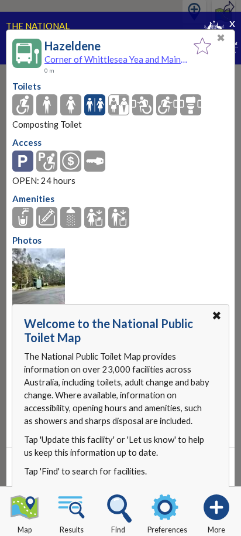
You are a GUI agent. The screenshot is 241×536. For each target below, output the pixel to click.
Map (25, 529)
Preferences (167, 529)
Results (72, 529)
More (216, 529)
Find (118, 529)
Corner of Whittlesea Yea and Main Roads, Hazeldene (116, 59)
